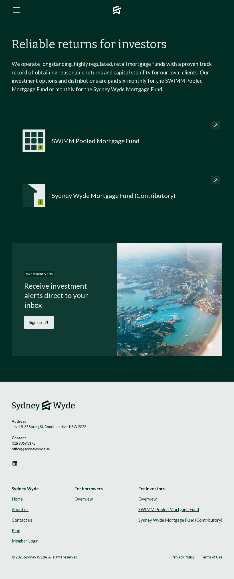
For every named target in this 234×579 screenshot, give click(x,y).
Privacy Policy (183, 557)
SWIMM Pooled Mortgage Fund (168, 509)
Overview (83, 498)
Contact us (22, 520)
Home (17, 498)
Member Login (25, 540)
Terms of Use (211, 557)
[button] (59, 10)
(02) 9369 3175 (23, 443)
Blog (16, 530)
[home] (117, 10)
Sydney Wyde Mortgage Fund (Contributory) (180, 520)
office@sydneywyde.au (31, 449)
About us (20, 509)
